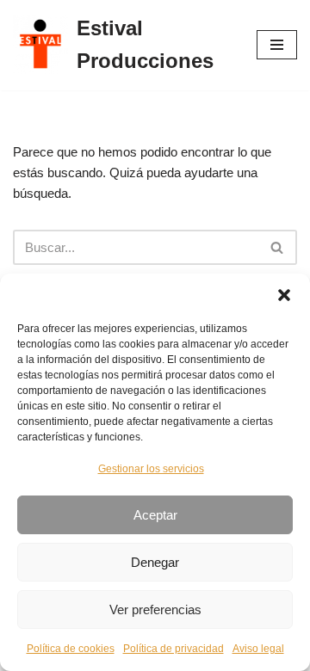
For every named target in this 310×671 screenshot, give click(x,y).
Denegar (155, 562)
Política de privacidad (173, 649)
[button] (284, 295)
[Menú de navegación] (277, 44)
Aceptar (155, 515)
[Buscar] (277, 247)
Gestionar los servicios (151, 469)
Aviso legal (258, 649)
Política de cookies (71, 649)
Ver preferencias (155, 609)
